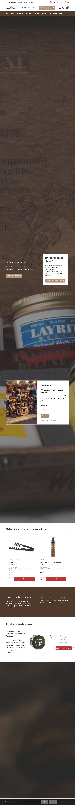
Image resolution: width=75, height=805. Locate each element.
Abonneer (45, 416)
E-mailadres (44, 405)
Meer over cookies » (64, 801)
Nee (53, 801)
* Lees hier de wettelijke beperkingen (51, 420)
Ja (44, 801)
